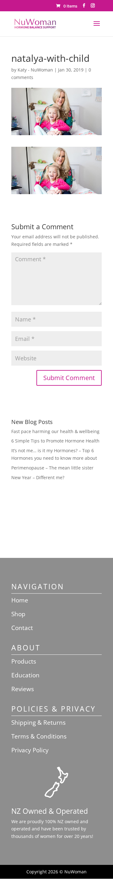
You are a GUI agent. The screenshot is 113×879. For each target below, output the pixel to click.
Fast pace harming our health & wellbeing (55, 431)
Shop (18, 614)
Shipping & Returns (38, 722)
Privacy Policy (30, 750)
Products (23, 661)
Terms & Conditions (39, 736)
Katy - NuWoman (35, 70)
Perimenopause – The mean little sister (52, 468)
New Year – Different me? (37, 477)
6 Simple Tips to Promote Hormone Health (55, 441)
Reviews (22, 689)
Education (25, 675)
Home (19, 600)
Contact (22, 628)
